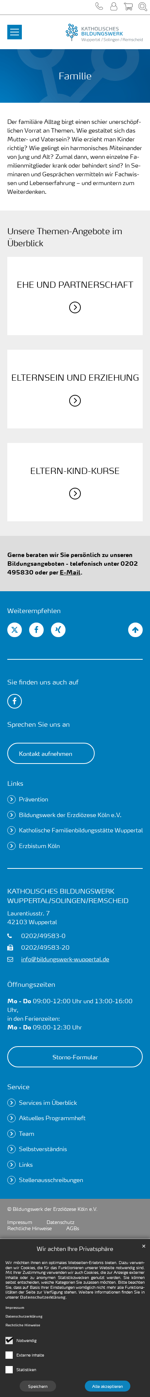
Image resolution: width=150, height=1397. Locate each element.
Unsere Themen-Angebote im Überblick (64, 236)
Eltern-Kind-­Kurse (75, 470)
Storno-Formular (75, 1056)
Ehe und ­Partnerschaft (75, 284)
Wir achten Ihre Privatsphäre (75, 1248)
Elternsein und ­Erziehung (75, 377)
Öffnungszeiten (31, 984)
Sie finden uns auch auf (43, 681)
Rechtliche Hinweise (22, 1325)
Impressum (14, 1307)
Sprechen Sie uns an (38, 724)
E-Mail (70, 572)
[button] (99, 7)
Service (18, 1086)
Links (15, 783)
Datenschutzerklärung (43, 1297)
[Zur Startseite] (97, 33)
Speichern (38, 1386)
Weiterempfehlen (34, 610)
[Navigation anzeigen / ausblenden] (15, 27)
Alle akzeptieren (107, 1386)
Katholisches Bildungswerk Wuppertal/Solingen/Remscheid (68, 895)
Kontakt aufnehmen (45, 753)
